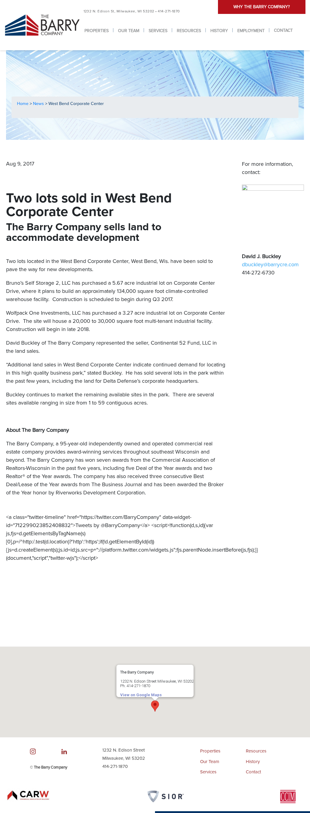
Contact (283, 30)
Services (158, 30)
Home (23, 103)
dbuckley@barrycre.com (270, 264)
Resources (189, 30)
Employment (251, 30)
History (219, 30)
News (39, 103)
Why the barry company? (261, 6)
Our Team (128, 30)
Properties (96, 30)
